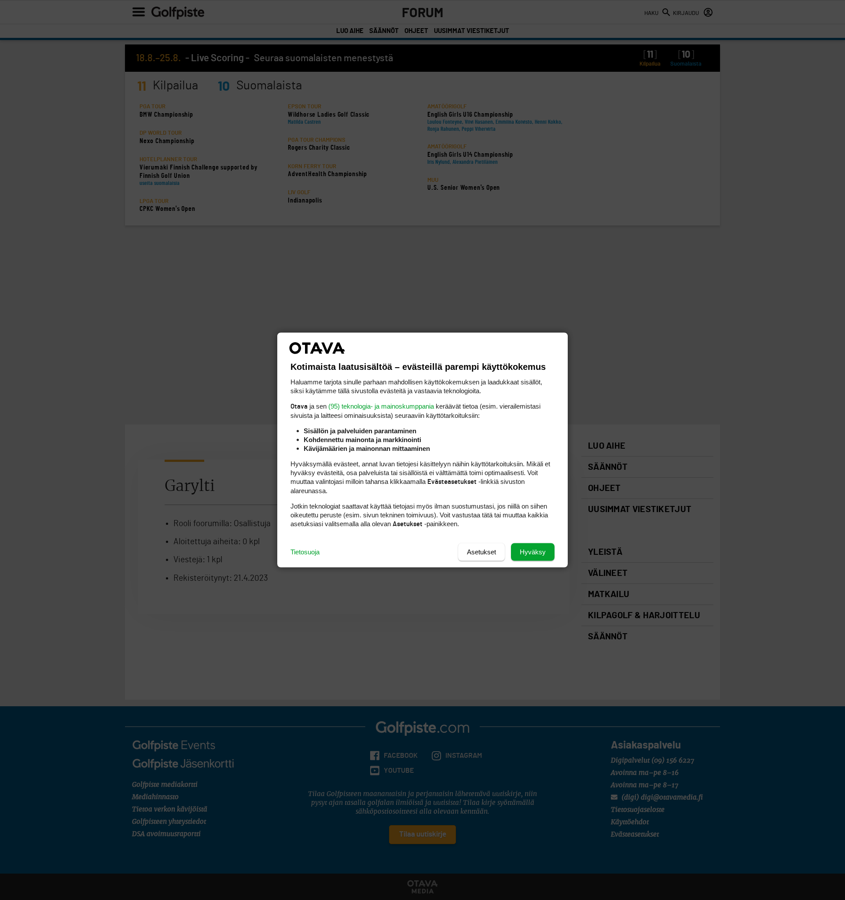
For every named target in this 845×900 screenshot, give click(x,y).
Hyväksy (533, 552)
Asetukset (481, 552)
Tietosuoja (305, 552)
